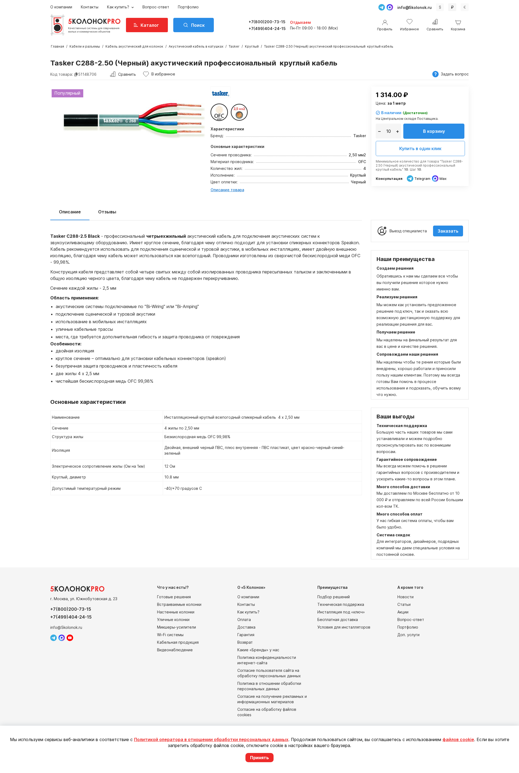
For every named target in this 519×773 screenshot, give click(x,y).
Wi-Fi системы (170, 634)
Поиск (198, 25)
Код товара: (61, 74)
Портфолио (188, 7)
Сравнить (127, 74)
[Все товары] (221, 92)
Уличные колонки (173, 619)
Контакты (89, 7)
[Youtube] (69, 638)
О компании (61, 7)
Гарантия (245, 634)
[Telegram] (381, 7)
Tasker (234, 46)
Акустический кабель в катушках (196, 46)
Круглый (252, 46)
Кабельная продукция (178, 642)
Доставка (246, 627)
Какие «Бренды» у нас (258, 650)
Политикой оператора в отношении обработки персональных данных (211, 739)
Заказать (448, 231)
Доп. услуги (408, 634)
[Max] (390, 7)
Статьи (404, 604)
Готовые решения (174, 596)
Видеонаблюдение (175, 650)
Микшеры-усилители (176, 627)
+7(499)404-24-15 (267, 28)
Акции (402, 612)
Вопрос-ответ (155, 7)
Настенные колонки (175, 612)
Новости (405, 596)
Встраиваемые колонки (179, 604)
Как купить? (118, 7)
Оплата (244, 619)
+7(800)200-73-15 (267, 21)
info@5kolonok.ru (414, 7)
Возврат (245, 642)
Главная (57, 46)
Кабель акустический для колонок (134, 46)
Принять (259, 757)
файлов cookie (458, 739)
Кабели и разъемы (84, 46)
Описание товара (227, 189)
